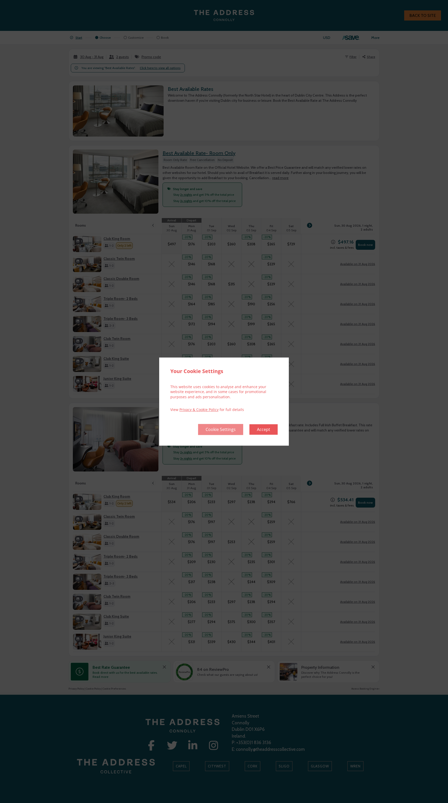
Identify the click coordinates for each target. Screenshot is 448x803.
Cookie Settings (221, 429)
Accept (263, 429)
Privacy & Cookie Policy (199, 409)
